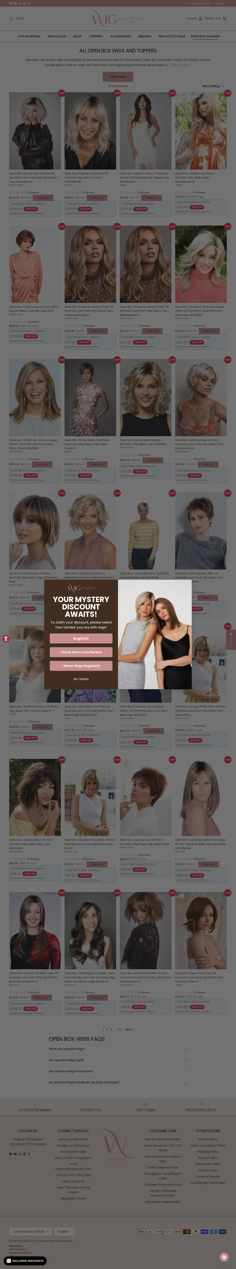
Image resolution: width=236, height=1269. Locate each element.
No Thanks (81, 679)
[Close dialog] (187, 584)
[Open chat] (224, 1257)
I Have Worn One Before (81, 652)
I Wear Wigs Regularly (81, 665)
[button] (25, 1260)
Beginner (81, 638)
